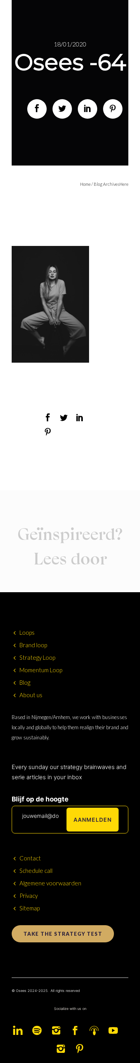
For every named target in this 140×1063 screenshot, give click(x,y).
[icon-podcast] (96, 1031)
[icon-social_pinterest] (79, 1049)
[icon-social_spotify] (39, 1031)
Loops (27, 632)
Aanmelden (93, 819)
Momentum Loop (40, 669)
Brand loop (33, 644)
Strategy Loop (37, 657)
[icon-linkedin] (19, 1031)
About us (30, 694)
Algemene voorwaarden (50, 883)
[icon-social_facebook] (77, 1031)
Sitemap (29, 908)
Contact (30, 858)
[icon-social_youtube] (115, 1031)
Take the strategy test (62, 934)
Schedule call (35, 870)
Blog (24, 682)
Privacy (28, 895)
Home (85, 184)
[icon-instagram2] (58, 1031)
